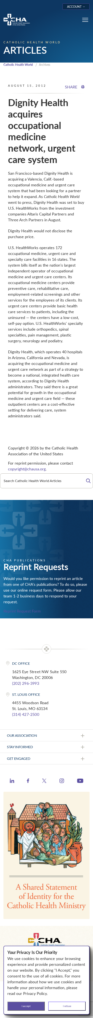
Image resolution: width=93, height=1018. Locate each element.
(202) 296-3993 (25, 683)
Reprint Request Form (22, 611)
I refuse (67, 1006)
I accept (26, 1006)
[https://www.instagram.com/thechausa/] (61, 781)
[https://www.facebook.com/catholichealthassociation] (28, 781)
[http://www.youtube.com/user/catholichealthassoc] (80, 781)
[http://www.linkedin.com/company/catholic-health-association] (12, 781)
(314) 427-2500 (25, 714)
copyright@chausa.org (27, 468)
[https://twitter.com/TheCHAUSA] (44, 781)
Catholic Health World (18, 65)
